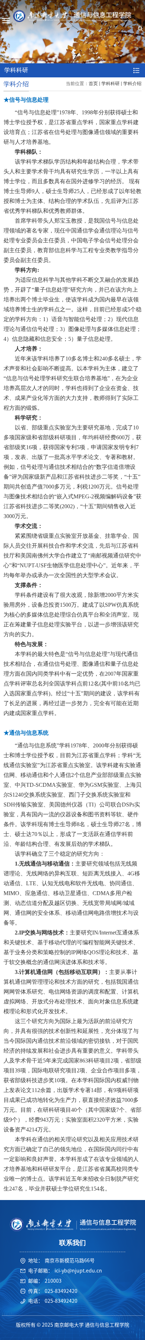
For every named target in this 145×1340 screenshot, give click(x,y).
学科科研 (110, 83)
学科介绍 (132, 83)
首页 (93, 83)
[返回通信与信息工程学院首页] (72, 16)
